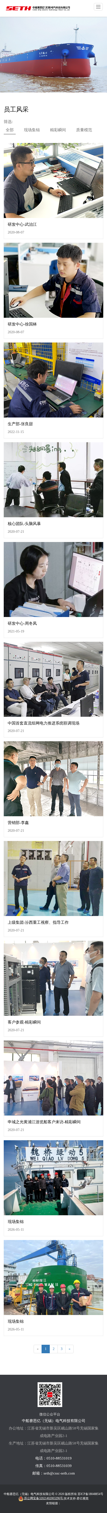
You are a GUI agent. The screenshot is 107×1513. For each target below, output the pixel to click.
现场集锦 (32, 130)
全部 (10, 130)
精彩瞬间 (58, 130)
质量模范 (84, 130)
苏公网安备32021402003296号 (43, 1498)
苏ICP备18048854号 (90, 1494)
